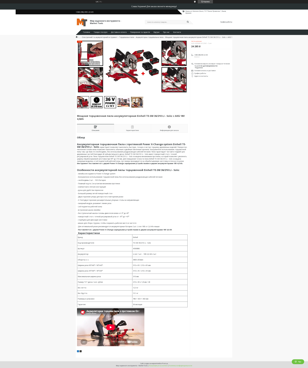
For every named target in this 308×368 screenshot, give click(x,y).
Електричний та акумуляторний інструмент (99, 37)
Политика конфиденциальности (180, 366)
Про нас (166, 32)
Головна (86, 32)
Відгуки (156, 32)
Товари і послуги (100, 32)
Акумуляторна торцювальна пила (149, 37)
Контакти (177, 32)
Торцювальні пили (126, 37)
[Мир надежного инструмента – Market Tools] (82, 22)
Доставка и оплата (119, 32)
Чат (299, 362)
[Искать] (187, 22)
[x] (81, 351)
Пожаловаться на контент (158, 366)
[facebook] (78, 351)
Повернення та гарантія (140, 32)
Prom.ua (165, 363)
